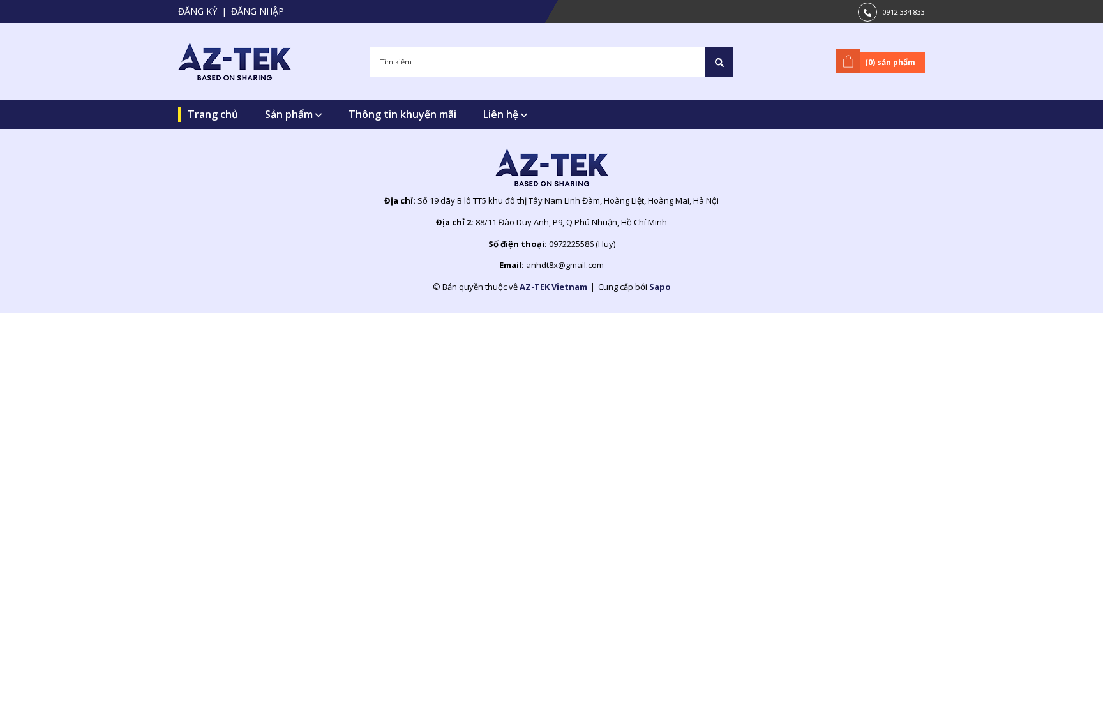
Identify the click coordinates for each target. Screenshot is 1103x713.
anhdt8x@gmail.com (565, 265)
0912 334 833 (904, 12)
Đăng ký (197, 11)
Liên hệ (502, 114)
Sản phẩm (290, 114)
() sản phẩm (890, 62)
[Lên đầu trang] (1061, 683)
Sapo (660, 286)
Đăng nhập (257, 11)
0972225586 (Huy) (582, 244)
